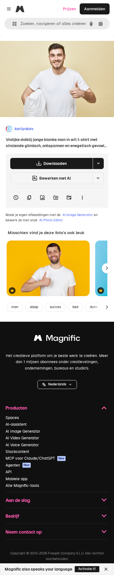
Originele (36, 47)
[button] (57, 384)
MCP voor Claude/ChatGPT (35, 458)
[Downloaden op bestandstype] (98, 163)
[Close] (106, 569)
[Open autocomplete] (12, 24)
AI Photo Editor (51, 220)
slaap (34, 307)
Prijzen (69, 8)
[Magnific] (57, 339)
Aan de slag (18, 500)
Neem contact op (24, 532)
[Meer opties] (82, 197)
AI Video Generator (22, 437)
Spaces (12, 417)
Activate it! (87, 569)
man (14, 307)
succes (55, 307)
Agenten (18, 465)
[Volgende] (107, 268)
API (9, 471)
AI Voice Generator (22, 444)
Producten (16, 408)
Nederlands (57, 384)
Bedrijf (12, 516)
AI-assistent (16, 424)
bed (75, 307)
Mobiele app (16, 478)
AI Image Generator (78, 215)
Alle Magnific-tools (22, 485)
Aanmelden (94, 8)
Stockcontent (17, 451)
